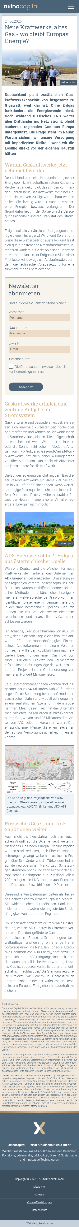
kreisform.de (46, 1223)
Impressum (39, 1194)
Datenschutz (39, 1210)
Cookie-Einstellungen (39, 1202)
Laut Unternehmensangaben (26, 684)
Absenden (26, 387)
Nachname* (18, 328)
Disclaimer (39, 1186)
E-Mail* (14, 343)
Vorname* (16, 312)
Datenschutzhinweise (36, 366)
